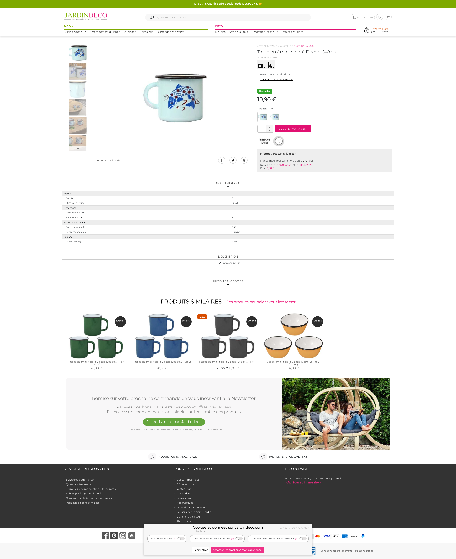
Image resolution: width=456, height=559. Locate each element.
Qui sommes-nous (188, 479)
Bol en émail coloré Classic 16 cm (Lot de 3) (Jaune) (293, 363)
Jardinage (130, 31)
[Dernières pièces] (265, 141)
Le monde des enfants (170, 31)
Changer (308, 160)
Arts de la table (238, 31)
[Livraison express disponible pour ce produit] (278, 141)
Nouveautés (184, 498)
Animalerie (146, 31)
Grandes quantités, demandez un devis (90, 498)
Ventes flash (184, 489)
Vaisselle (285, 46)
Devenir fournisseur (189, 516)
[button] (269, 127)
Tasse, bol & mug (304, 46)
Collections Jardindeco (191, 507)
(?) (174, 538)
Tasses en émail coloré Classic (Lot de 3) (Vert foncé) (96, 363)
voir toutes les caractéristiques (276, 79)
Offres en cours (186, 484)
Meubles (220, 31)
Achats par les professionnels (84, 493)
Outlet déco (184, 493)
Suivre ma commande (80, 479)
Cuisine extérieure (75, 31)
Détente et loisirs (292, 31)
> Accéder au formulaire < (303, 482)
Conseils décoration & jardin (194, 512)
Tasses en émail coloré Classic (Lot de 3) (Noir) (227, 361)
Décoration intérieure (264, 31)
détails (198, 531)
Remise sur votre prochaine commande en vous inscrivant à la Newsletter (174, 398)
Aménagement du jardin (105, 31)
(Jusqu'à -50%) (380, 30)
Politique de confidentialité (82, 502)
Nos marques (185, 502)
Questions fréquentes (79, 484)
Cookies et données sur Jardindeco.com (228, 527)
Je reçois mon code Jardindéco (174, 422)
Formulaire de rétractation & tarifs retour (91, 489)
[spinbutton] (265, 128)
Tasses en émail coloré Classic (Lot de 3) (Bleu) (162, 361)
